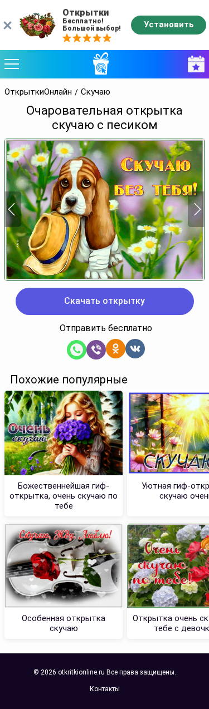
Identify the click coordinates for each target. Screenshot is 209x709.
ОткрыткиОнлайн (38, 92)
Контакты (105, 689)
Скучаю (95, 92)
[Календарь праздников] (193, 64)
